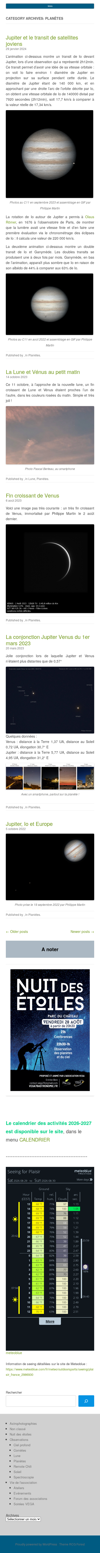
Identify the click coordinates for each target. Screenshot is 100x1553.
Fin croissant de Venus (32, 495)
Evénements (22, 1493)
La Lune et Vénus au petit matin (43, 371)
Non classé (17, 1428)
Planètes (34, 355)
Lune (31, 479)
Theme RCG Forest (72, 1544)
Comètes (20, 1450)
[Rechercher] (86, 1401)
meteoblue (14, 1352)
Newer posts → (82, 931)
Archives (12, 1515)
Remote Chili (23, 1466)
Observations (19, 1439)
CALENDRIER (34, 1139)
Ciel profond (22, 1445)
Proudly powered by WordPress (36, 1544)
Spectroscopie (24, 1477)
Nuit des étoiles (21, 1434)
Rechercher (14, 1392)
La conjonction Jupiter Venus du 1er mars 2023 (48, 640)
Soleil (17, 1471)
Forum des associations (30, 1498)
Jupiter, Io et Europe (29, 823)
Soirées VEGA (24, 1504)
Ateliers (19, 1487)
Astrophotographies (23, 1423)
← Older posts (17, 931)
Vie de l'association (23, 1482)
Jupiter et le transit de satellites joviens (42, 40)
